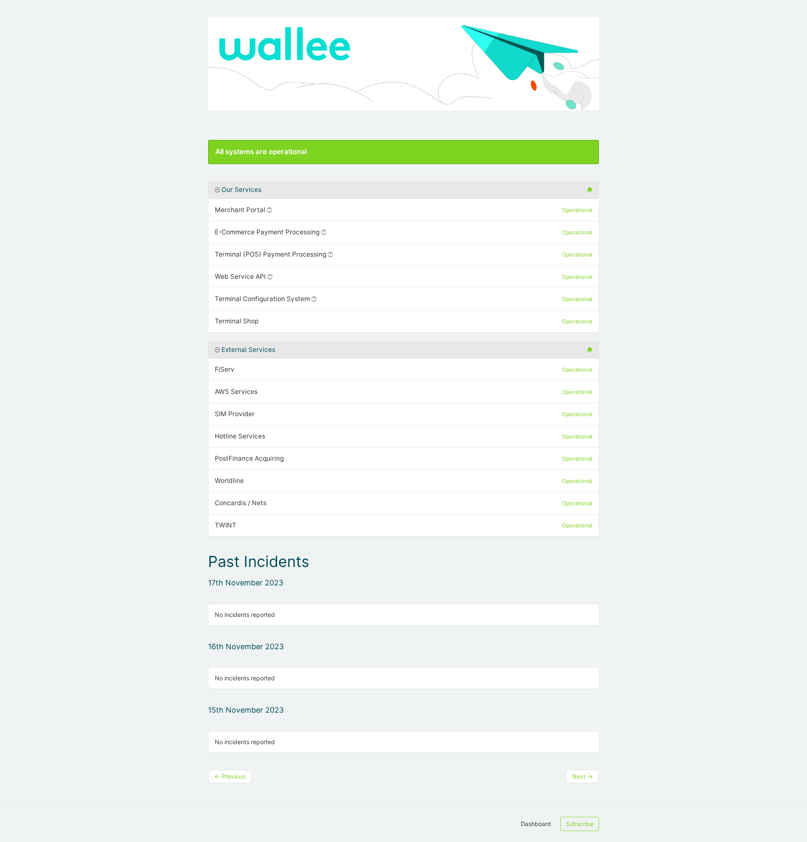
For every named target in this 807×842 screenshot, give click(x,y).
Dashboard (536, 823)
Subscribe (579, 823)
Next (582, 776)
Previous (229, 776)
